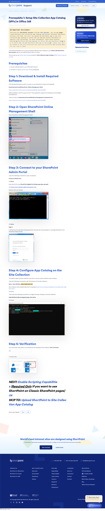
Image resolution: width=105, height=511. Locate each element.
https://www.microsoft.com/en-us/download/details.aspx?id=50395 (27, 100)
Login (93, 5)
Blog (83, 482)
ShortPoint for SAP (15, 476)
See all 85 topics (81, 51)
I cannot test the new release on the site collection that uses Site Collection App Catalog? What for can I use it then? (37, 44)
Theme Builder (55, 473)
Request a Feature (62, 5)
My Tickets (85, 5)
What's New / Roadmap (88, 479)
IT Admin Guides (88, 473)
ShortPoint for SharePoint (17, 471)
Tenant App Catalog (25, 55)
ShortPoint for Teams (16, 473)
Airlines (34, 479)
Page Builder (55, 471)
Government (35, 473)
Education (35, 471)
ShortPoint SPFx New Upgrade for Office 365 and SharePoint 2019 (40, 41)
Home (10, 11)
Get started (46, 447)
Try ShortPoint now (15, 1)
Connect (54, 479)
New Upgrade (45, 32)
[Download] (50, 245)
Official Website (92, 1)
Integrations (55, 487)
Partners (69, 479)
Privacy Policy (81, 499)
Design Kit (54, 482)
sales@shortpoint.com (89, 460)
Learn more (59, 447)
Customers (70, 473)
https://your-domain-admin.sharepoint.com (23, 187)
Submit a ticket (75, 5)
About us (69, 471)
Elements (54, 484)
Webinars (84, 476)
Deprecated (23, 11)
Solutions (16, 11)
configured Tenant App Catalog (24, 69)
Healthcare (35, 476)
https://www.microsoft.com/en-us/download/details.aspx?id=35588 (27, 90)
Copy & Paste (55, 476)
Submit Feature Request (88, 484)
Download (83, 1)
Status (77, 1)
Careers (69, 476)
